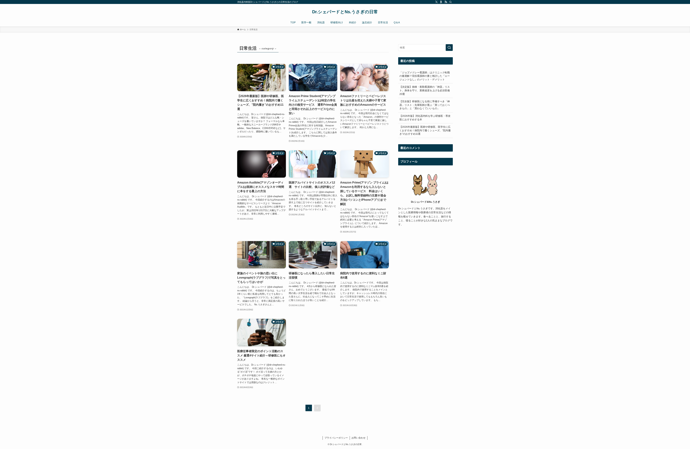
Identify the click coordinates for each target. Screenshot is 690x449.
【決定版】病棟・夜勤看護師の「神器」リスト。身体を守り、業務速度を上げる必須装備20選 (424, 90)
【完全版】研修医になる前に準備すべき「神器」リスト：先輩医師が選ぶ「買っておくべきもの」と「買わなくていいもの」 (424, 105)
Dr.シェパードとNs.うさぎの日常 (345, 12)
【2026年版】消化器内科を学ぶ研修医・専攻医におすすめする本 (424, 117)
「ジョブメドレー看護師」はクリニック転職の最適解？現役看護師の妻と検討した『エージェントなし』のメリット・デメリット (424, 76)
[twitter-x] (436, 2)
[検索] (450, 2)
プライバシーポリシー (336, 437)
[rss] (445, 2)
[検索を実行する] (449, 47)
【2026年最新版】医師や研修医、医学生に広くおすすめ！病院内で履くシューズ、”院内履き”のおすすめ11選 (425, 130)
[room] (441, 2)
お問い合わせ (358, 437)
